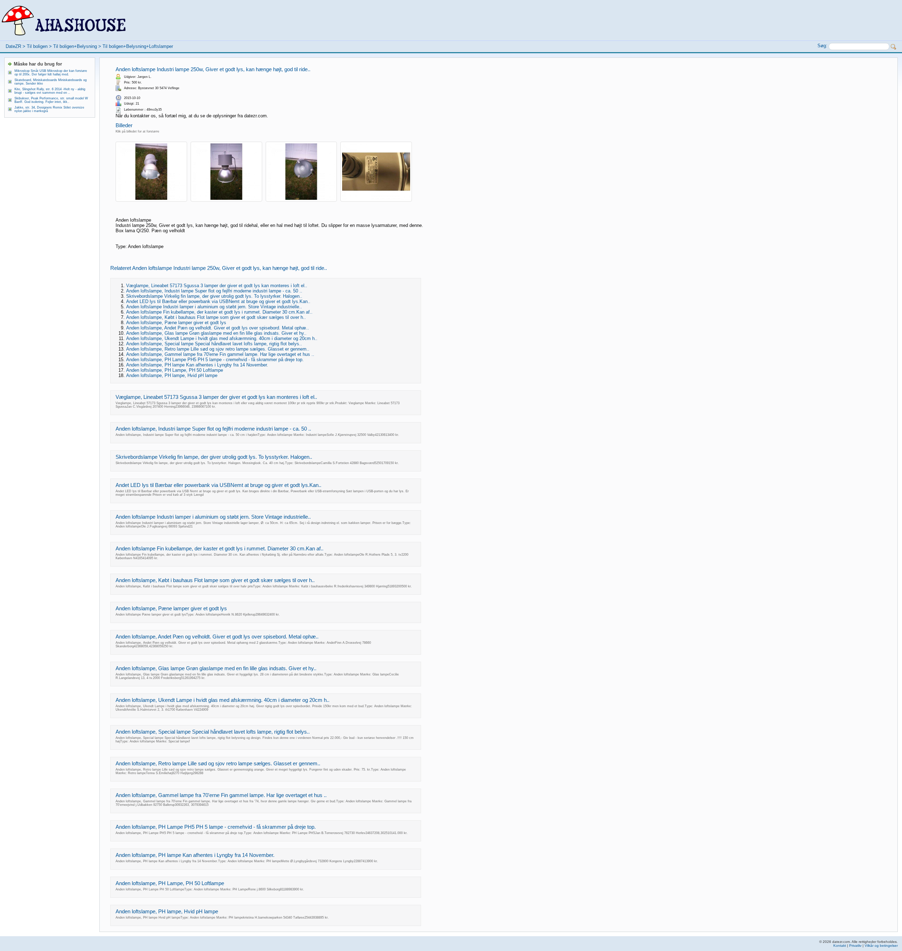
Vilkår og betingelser (881, 945)
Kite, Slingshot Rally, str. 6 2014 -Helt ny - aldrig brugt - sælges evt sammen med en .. (49, 90)
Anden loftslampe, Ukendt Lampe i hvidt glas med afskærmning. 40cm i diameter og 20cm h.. (221, 338)
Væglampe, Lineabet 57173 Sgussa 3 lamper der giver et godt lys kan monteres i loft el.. (216, 285)
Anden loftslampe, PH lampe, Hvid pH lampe (171, 375)
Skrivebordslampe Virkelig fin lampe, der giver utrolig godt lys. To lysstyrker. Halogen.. (214, 296)
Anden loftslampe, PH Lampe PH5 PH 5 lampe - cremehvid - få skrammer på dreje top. (215, 359)
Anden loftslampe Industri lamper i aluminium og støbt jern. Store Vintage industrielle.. (214, 306)
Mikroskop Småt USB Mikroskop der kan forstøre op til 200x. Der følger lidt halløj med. (50, 72)
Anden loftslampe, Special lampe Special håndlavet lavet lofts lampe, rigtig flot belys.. (214, 343)
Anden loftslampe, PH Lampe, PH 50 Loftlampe (174, 370)
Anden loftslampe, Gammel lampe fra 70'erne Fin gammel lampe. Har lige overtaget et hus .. (220, 354)
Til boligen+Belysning (75, 46)
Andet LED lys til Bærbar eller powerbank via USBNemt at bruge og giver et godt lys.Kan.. (218, 301)
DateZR (13, 46)
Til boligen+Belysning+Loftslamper (138, 46)
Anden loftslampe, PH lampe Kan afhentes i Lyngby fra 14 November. (197, 365)
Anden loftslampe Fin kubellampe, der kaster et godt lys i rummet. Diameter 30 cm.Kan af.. (219, 312)
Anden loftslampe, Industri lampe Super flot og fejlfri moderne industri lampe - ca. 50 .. (214, 291)
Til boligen (37, 46)
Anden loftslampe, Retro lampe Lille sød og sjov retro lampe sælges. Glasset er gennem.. (217, 349)
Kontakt (839, 945)
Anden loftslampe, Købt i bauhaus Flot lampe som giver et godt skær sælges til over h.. (216, 317)
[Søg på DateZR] (893, 47)
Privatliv (855, 945)
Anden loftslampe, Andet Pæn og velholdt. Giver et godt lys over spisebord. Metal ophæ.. (217, 328)
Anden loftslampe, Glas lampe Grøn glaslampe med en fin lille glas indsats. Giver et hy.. (216, 333)
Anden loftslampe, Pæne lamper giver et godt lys (176, 322)
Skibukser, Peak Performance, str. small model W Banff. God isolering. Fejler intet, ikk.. (51, 100)
